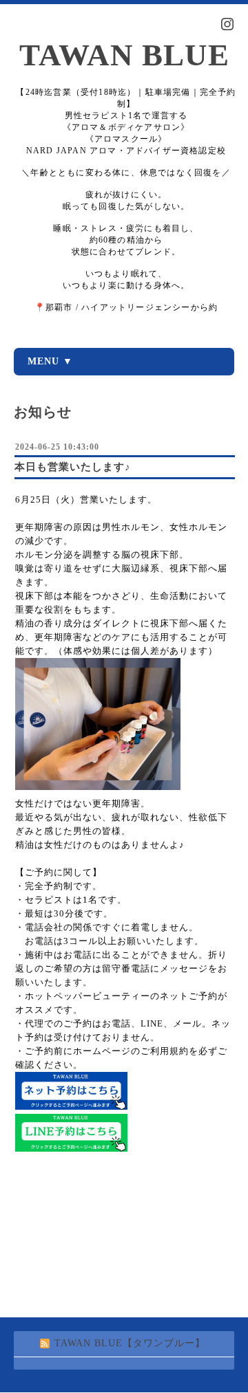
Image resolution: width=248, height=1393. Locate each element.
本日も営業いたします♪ (72, 466)
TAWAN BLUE (124, 55)
